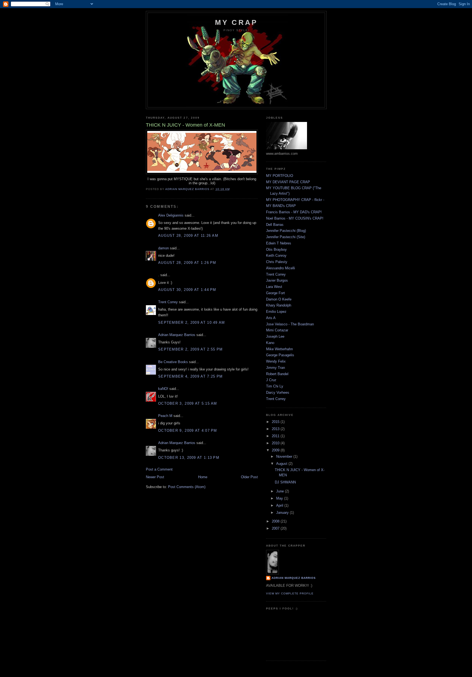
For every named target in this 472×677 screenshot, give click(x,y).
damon (163, 248)
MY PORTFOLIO (279, 176)
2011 (276, 436)
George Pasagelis (280, 355)
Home (202, 477)
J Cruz (271, 380)
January (283, 512)
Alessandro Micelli (280, 268)
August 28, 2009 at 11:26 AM (188, 236)
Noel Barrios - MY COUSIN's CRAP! (294, 218)
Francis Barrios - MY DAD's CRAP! (294, 212)
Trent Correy (168, 302)
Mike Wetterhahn (279, 349)
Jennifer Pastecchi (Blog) (286, 231)
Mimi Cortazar (277, 330)
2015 (276, 422)
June (280, 491)
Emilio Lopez (276, 312)
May (280, 498)
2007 (276, 528)
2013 (276, 429)
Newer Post (155, 477)
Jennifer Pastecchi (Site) (285, 237)
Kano (270, 343)
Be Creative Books (173, 362)
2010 (276, 443)
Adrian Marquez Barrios (176, 335)
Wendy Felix (276, 361)
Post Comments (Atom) (186, 487)
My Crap (236, 22)
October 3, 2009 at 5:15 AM (187, 403)
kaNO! (163, 389)
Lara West (274, 287)
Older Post (249, 477)
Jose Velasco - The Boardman (290, 324)
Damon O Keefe (278, 299)
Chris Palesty (276, 262)
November (284, 456)
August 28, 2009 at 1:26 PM (187, 263)
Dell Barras (275, 225)
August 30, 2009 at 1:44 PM (187, 290)
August (282, 464)
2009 (276, 450)
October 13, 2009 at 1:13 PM (188, 458)
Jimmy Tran (275, 368)
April (280, 505)
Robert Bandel (277, 374)
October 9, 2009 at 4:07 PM (187, 430)
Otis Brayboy (276, 249)
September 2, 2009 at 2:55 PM (190, 349)
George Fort (275, 293)
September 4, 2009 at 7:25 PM (190, 376)
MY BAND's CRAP (281, 206)
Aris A (271, 318)
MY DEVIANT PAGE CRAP (288, 182)
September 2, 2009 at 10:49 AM (191, 322)
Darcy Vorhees (277, 392)
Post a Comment (159, 469)
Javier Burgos (277, 280)
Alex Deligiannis (171, 215)
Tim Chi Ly (274, 386)
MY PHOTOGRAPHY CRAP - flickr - (295, 200)
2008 (276, 521)
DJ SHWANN (285, 482)
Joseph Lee (275, 336)
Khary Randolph (278, 305)
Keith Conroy (276, 255)
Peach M (165, 416)
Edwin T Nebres (278, 243)
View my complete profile (290, 593)
